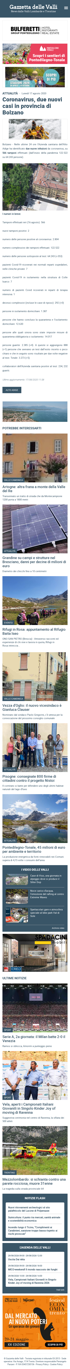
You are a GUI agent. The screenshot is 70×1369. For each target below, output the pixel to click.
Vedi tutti (60, 1289)
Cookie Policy (56, 1364)
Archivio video (58, 928)
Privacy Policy (42, 1364)
